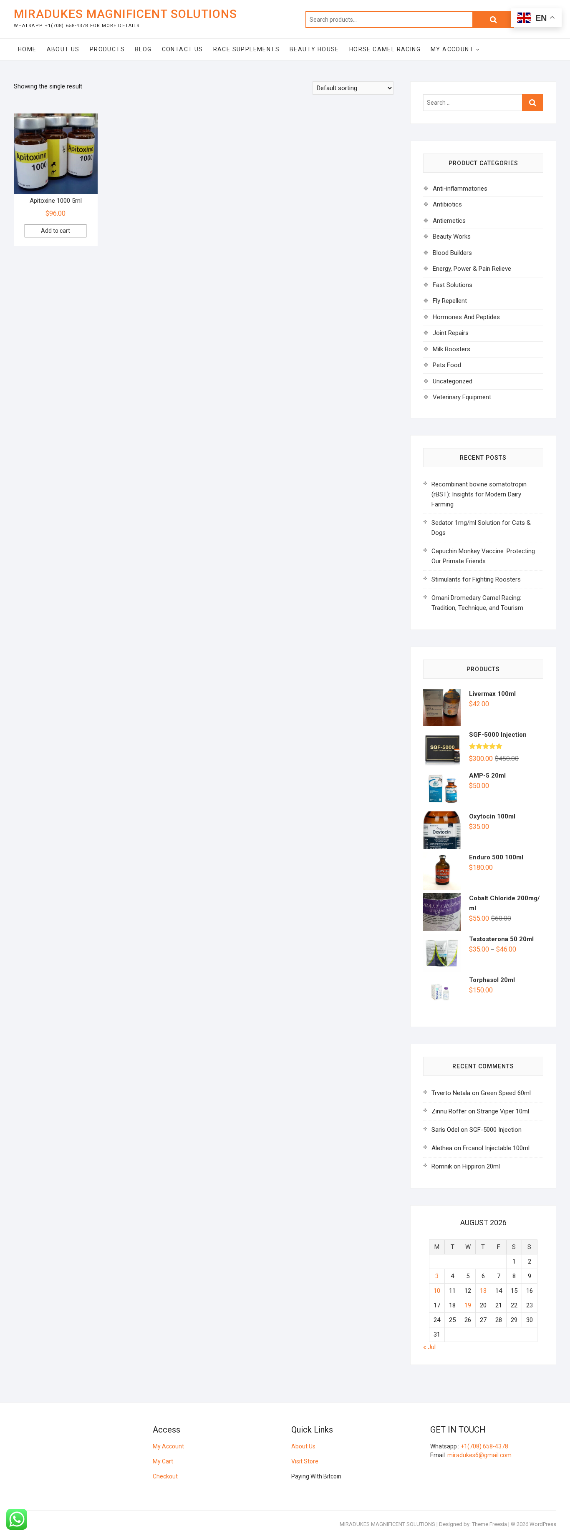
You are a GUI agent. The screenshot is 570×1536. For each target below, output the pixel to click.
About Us (63, 49)
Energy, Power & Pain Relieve (472, 268)
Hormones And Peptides (466, 317)
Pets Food (447, 365)
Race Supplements (246, 49)
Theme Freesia (489, 1524)
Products (107, 49)
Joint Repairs (451, 333)
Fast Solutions (452, 285)
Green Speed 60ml (506, 1093)
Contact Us (182, 49)
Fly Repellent (450, 301)
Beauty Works (452, 236)
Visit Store (304, 1461)
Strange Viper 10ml (503, 1111)
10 (437, 1290)
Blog (143, 49)
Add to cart (55, 230)
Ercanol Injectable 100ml (496, 1148)
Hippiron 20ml (481, 1166)
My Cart (163, 1461)
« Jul (429, 1347)
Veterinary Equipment (462, 397)
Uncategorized (452, 381)
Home (27, 49)
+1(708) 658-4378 (484, 1446)
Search (493, 19)
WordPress (543, 1524)
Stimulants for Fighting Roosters (476, 579)
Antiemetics (449, 220)
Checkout (165, 1476)
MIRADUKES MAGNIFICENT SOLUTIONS (125, 14)
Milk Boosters (451, 349)
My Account (452, 49)
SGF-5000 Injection (495, 1129)
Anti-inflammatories (460, 188)
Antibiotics (447, 204)
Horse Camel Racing (385, 49)
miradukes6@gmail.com (479, 1455)
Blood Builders (452, 253)
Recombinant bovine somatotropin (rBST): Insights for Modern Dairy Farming (479, 494)
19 (467, 1305)
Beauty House (314, 49)
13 (483, 1290)
